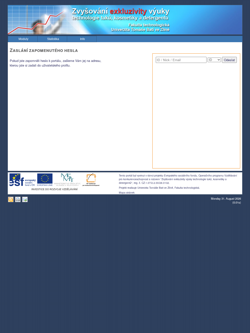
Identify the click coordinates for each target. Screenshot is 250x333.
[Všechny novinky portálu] (11, 201)
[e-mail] (25, 201)
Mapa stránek (127, 192)
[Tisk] (18, 201)
